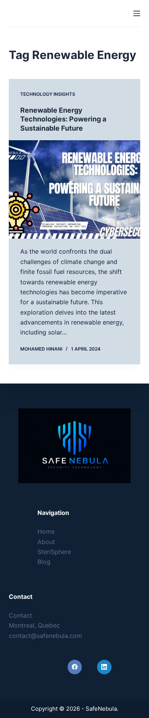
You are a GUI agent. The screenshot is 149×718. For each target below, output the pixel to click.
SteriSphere (54, 552)
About (46, 542)
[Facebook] (75, 667)
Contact (20, 615)
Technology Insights (47, 94)
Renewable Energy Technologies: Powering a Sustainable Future (63, 119)
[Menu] (136, 13)
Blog (43, 562)
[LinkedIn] (104, 667)
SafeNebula (36, 13)
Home (46, 531)
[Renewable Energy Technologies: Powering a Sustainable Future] (74, 189)
